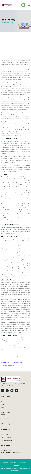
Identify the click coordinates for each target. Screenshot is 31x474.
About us (3, 404)
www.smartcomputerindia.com (8, 359)
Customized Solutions (6, 437)
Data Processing (5, 418)
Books (2, 407)
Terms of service (22, 462)
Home (2, 22)
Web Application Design (7, 440)
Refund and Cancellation (9, 462)
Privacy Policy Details (8, 22)
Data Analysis (4, 434)
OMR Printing (4, 421)
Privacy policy (15, 465)
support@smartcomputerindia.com (13, 362)
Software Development (7, 424)
